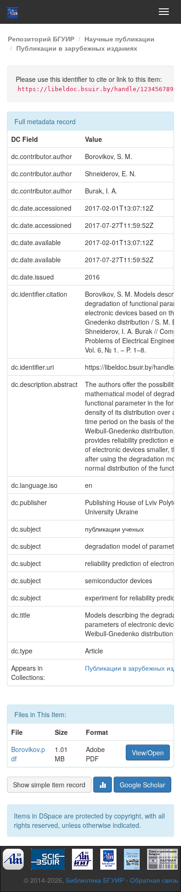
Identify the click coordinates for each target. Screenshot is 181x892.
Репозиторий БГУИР (41, 38)
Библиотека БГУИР (95, 880)
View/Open (148, 752)
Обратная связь (154, 880)
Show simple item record (49, 784)
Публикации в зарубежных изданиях (76, 48)
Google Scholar (142, 784)
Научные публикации (119, 38)
